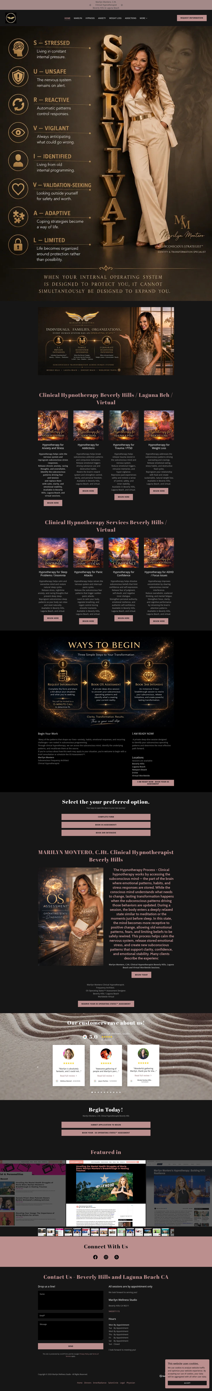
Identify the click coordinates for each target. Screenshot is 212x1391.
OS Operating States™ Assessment (106, 650)
